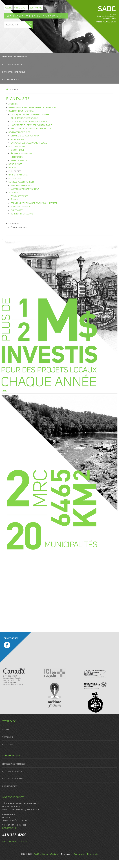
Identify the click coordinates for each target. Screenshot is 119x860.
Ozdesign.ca (79, 854)
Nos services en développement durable (32, 128)
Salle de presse (19, 160)
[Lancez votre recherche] (29, 25)
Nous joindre (36, 8)
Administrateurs (19, 196)
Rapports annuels (18, 174)
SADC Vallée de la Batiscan (46, 854)
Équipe (14, 199)
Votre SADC (19, 8)
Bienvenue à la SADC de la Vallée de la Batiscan (33, 107)
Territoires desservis (22, 213)
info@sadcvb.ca (9, 828)
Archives (13, 103)
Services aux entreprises (13, 56)
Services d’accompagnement (26, 188)
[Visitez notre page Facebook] (15, 647)
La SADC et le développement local (29, 142)
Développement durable (13, 72)
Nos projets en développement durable (31, 125)
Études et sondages (21, 153)
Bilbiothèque (17, 149)
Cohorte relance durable (24, 118)
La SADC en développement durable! (29, 121)
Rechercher (15, 178)
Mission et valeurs (20, 206)
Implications (17, 139)
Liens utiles (17, 157)
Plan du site (15, 171)
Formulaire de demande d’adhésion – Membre (34, 203)
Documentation (10, 79)
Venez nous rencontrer (13, 841)
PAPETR (12, 167)
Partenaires (17, 210)
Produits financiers (21, 185)
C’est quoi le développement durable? (30, 114)
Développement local (12, 64)
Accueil (8, 8)
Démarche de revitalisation (25, 135)
